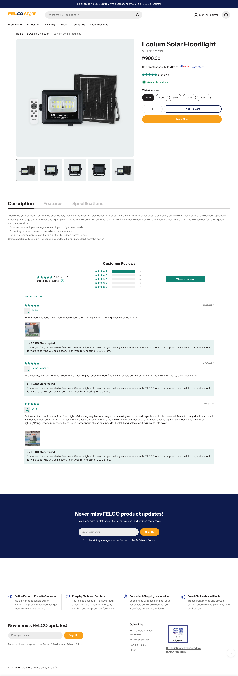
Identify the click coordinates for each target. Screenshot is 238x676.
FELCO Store (24, 667)
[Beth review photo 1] (32, 438)
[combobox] (93, 15)
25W (148, 97)
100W (189, 97)
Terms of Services (52, 644)
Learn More (197, 67)
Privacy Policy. (146, 540)
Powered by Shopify (45, 667)
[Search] (138, 15)
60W (175, 97)
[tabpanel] (119, 227)
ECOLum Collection (38, 33)
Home (19, 33)
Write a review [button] (185, 279)
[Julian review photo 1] (32, 329)
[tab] (21, 204)
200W (203, 97)
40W (161, 97)
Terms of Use (128, 540)
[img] (31, 305)
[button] (150, 74)
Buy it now (182, 119)
